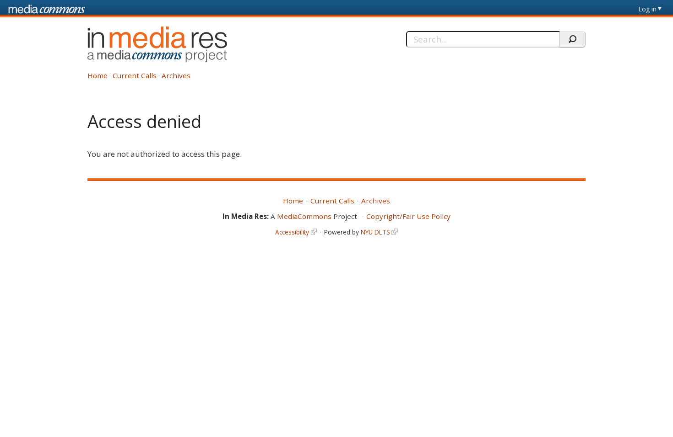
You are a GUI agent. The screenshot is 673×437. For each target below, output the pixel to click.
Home (97, 75)
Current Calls (135, 75)
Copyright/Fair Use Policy (408, 216)
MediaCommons (304, 216)
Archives (176, 75)
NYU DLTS (375, 232)
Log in (648, 9)
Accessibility (292, 232)
